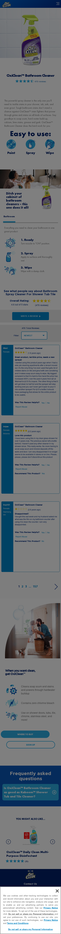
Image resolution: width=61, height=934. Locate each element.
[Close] (57, 890)
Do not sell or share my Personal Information (30, 929)
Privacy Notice (50, 907)
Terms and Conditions (17, 923)
